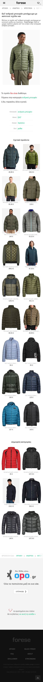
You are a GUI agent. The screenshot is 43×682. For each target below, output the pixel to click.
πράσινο (21, 123)
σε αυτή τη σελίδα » (27, 614)
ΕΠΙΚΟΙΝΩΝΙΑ (30, 659)
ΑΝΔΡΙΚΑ (16, 8)
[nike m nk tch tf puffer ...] (11, 221)
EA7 (19, 117)
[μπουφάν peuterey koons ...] (11, 253)
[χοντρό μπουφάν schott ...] (31, 523)
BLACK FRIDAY (30, 649)
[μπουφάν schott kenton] (31, 491)
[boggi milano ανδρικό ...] (11, 491)
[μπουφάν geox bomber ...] (11, 317)
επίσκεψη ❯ (21, 591)
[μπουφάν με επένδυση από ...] (31, 156)
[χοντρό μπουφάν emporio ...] (11, 523)
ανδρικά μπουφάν (29, 98)
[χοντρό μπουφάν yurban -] (11, 458)
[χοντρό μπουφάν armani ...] (31, 458)
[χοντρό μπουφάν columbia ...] (11, 285)
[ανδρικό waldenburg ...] (31, 189)
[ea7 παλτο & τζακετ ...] (11, 349)
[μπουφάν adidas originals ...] (11, 189)
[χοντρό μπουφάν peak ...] (31, 221)
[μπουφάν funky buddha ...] (11, 156)
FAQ (12, 654)
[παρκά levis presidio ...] (31, 253)
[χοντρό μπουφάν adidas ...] (31, 285)
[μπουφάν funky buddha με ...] (31, 317)
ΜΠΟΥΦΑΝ (28, 8)
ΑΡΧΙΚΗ (5, 8)
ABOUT (30, 654)
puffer (20, 128)
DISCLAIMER (12, 659)
